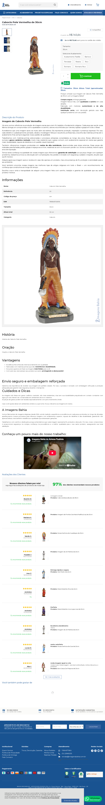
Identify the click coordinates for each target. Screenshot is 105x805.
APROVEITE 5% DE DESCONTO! (16, 725)
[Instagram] (95, 751)
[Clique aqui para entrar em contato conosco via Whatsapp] (93, 799)
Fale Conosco (7, 757)
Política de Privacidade (50, 798)
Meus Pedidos (49, 750)
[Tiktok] (102, 751)
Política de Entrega (9, 755)
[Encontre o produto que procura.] (55, 5)
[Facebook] (92, 751)
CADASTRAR (93, 727)
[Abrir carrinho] (99, 5)
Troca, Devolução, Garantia (32, 750)
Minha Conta (49, 753)
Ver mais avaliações (52, 677)
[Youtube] (98, 751)
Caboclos (19, 17)
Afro (13, 17)
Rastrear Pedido (50, 755)
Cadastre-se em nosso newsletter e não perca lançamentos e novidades (18, 727)
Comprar (87, 76)
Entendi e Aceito (70, 801)
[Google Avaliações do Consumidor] (94, 774)
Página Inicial (6, 17)
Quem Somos (7, 750)
